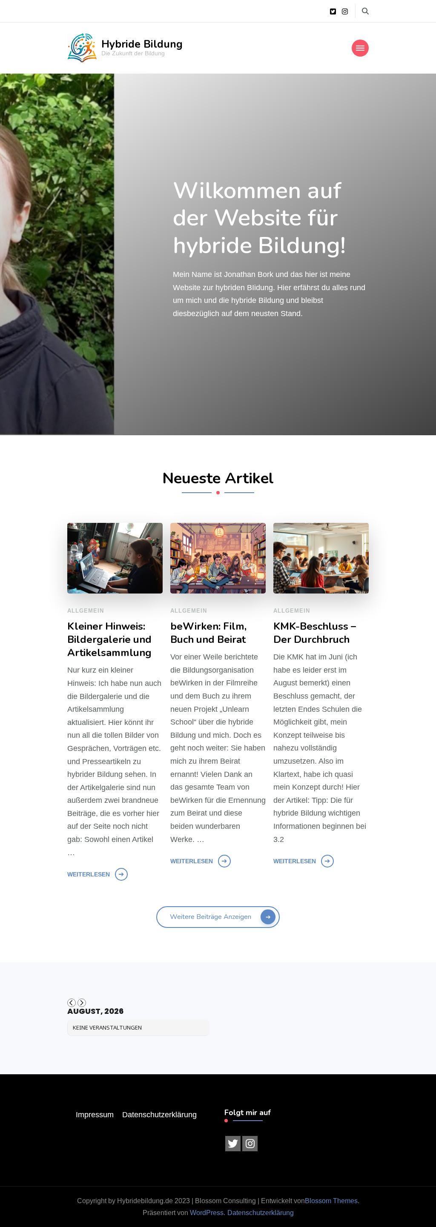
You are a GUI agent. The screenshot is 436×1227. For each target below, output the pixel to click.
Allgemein (85, 611)
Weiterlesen (88, 874)
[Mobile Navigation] (360, 48)
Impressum (95, 1114)
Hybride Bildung (142, 44)
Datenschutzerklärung (159, 1114)
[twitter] (233, 1143)
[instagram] (250, 1143)
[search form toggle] (365, 11)
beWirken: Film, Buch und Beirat (208, 633)
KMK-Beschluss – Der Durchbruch (314, 633)
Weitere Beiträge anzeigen (210, 917)
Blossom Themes (331, 1200)
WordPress (207, 1212)
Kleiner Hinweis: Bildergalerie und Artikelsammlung (109, 639)
